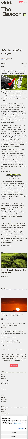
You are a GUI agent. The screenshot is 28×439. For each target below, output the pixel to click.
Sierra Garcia (7, 245)
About (2, 392)
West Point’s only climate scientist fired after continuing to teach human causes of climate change (13, 333)
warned (17, 223)
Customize (13, 436)
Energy (2, 374)
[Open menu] (25, 2)
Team (2, 393)
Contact (3, 395)
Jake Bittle (3, 327)
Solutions (3, 378)
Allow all (14, 432)
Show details (21, 428)
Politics (3, 376)
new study (13, 94)
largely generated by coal (11, 146)
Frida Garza (6, 319)
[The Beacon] (13, 11)
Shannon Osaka (7, 171)
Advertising (3, 414)
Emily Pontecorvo (8, 58)
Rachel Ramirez (4, 276)
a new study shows (18, 190)
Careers (3, 397)
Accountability (4, 380)
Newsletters (3, 409)
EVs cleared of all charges (11, 52)
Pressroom (3, 401)
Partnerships (4, 399)
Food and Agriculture (6, 383)
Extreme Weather (5, 382)
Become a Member (5, 413)
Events (2, 411)
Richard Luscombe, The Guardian (8, 337)
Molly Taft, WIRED (5, 345)
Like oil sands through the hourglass (13, 271)
